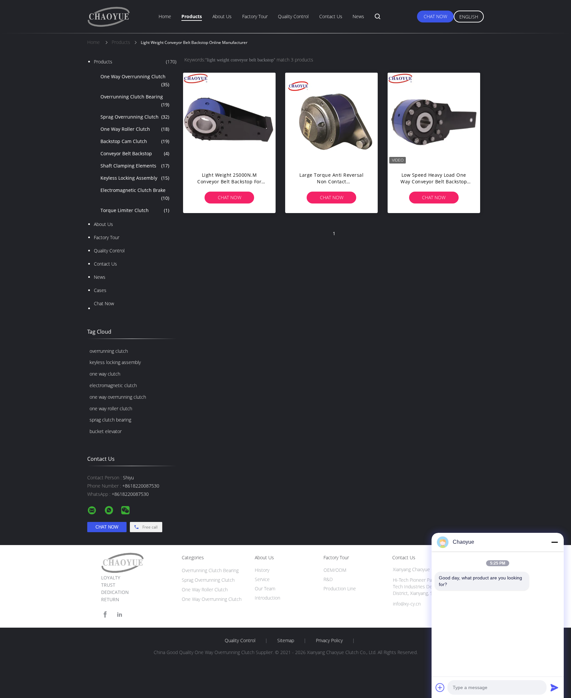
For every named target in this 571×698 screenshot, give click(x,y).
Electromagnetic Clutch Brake (134, 194)
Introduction (267, 598)
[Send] (554, 687)
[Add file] (440, 687)
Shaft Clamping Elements (134, 166)
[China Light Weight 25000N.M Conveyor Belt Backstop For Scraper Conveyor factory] (229, 119)
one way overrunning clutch (118, 397)
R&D (328, 579)
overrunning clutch (109, 351)
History (262, 570)
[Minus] (554, 542)
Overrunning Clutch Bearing (134, 100)
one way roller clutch (111, 408)
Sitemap (285, 640)
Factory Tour (255, 16)
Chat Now (435, 16)
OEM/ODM (335, 570)
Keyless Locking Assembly (134, 178)
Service (262, 579)
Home (165, 16)
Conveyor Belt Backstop (134, 153)
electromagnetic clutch (113, 385)
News (358, 16)
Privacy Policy (329, 640)
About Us (222, 16)
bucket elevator (106, 431)
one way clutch (105, 374)
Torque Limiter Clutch (134, 210)
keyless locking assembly (115, 362)
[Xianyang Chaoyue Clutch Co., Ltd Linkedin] (120, 614)
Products (191, 16)
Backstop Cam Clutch (134, 141)
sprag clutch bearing (110, 420)
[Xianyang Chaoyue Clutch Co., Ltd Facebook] (105, 614)
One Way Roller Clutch (134, 129)
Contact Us (330, 16)
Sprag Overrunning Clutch (134, 117)
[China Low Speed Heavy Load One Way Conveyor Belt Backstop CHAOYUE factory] (434, 119)
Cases (100, 290)
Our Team (265, 588)
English (468, 17)
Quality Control (293, 16)
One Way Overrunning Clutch (134, 80)
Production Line (340, 588)
